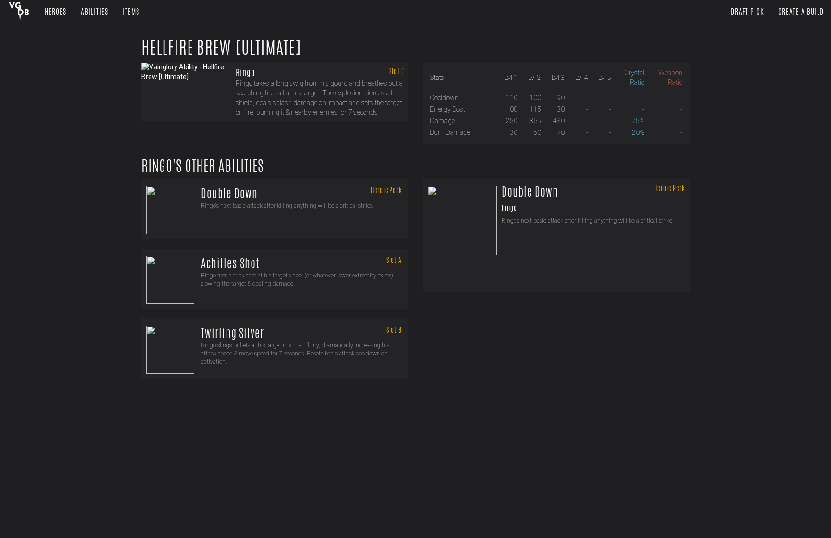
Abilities (94, 11)
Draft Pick (747, 11)
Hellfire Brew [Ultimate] (221, 47)
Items (131, 11)
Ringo (245, 72)
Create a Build (801, 11)
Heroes (55, 11)
